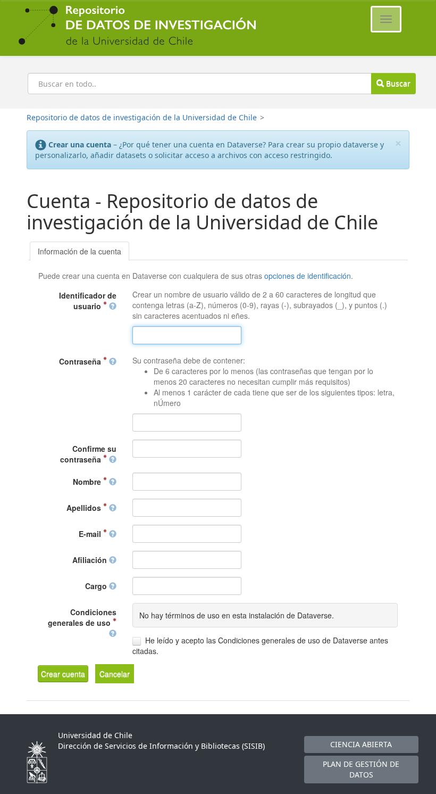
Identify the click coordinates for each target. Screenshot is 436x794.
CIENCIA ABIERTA (361, 744)
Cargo (97, 586)
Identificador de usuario (87, 300)
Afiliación (90, 560)
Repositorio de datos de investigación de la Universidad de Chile (142, 117)
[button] (63, 673)
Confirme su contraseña (88, 454)
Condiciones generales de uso (82, 617)
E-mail (91, 533)
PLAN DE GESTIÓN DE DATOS (361, 769)
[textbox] (186, 335)
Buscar (397, 83)
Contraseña (81, 361)
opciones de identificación (307, 275)
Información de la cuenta (79, 251)
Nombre (88, 481)
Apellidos (84, 507)
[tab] (79, 251)
